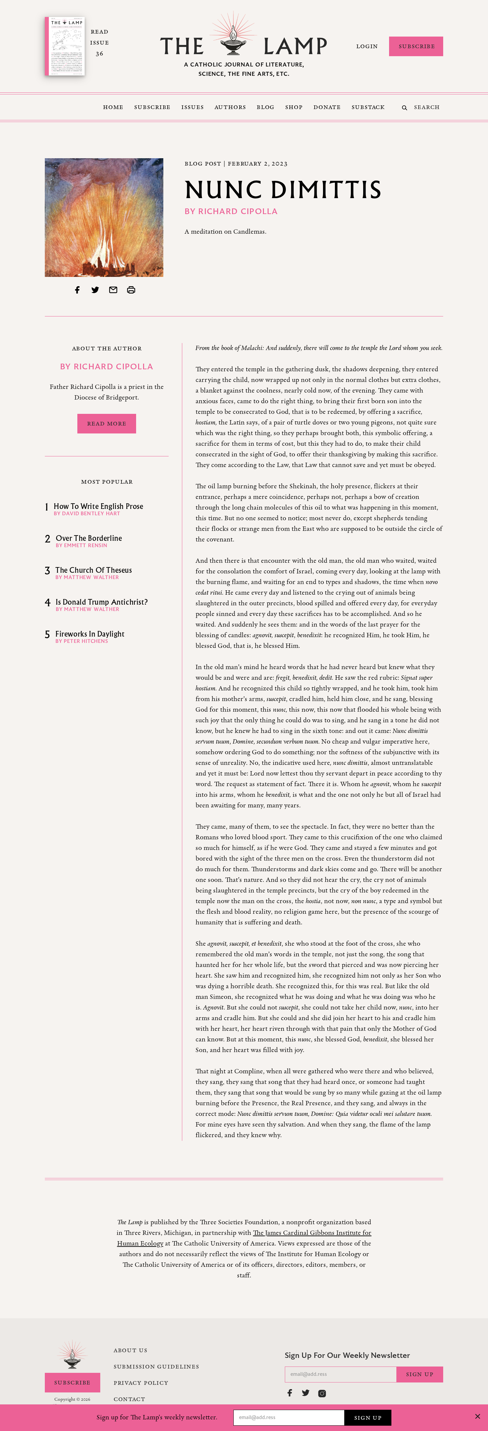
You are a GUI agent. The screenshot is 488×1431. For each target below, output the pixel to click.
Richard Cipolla (238, 212)
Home (113, 107)
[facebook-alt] (290, 1393)
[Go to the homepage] (244, 33)
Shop (294, 107)
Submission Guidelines (156, 1366)
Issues (192, 107)
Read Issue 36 (99, 42)
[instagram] (322, 1393)
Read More (106, 423)
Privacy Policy (141, 1382)
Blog (266, 107)
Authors (230, 107)
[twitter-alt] (306, 1393)
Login (367, 46)
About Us (130, 1350)
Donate (327, 107)
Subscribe (417, 46)
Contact (129, 1399)
